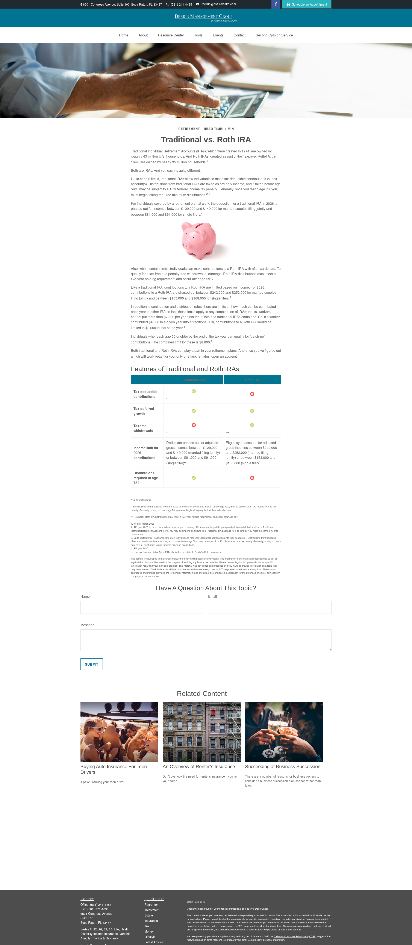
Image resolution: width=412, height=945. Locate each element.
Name (85, 596)
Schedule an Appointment (309, 4)
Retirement (151, 904)
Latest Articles (154, 942)
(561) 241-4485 (181, 4)
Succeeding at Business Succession (282, 766)
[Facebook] (275, 4)
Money (149, 931)
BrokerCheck (261, 908)
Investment (151, 910)
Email (212, 596)
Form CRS (199, 901)
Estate (148, 915)
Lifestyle (150, 936)
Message (87, 624)
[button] (123, 35)
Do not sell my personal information (266, 939)
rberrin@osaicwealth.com (218, 4)
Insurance (151, 920)
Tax (146, 926)
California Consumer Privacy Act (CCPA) (295, 936)
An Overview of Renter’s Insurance (199, 766)
